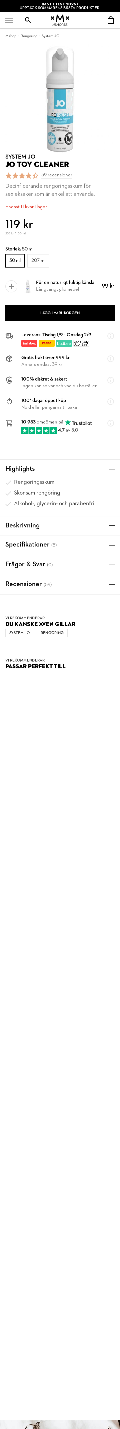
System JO (50, 36)
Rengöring (29, 36)
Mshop (10, 36)
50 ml (15, 260)
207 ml (38, 260)
